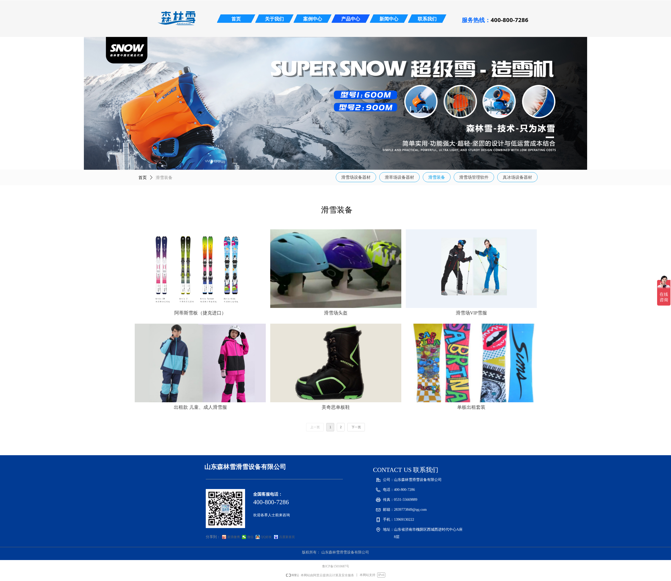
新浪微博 (233, 537)
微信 (250, 537)
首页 (142, 177)
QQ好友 (266, 537)
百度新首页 (287, 537)
